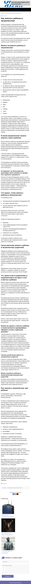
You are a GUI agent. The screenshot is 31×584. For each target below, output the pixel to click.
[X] (17, 494)
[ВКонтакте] (13, 494)
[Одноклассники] (15, 494)
